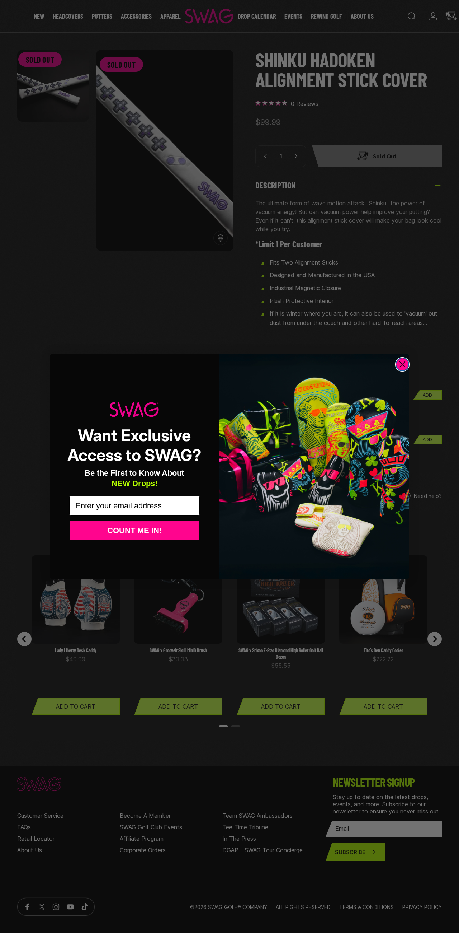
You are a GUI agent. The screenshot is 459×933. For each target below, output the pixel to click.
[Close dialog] (402, 364)
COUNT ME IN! (134, 530)
